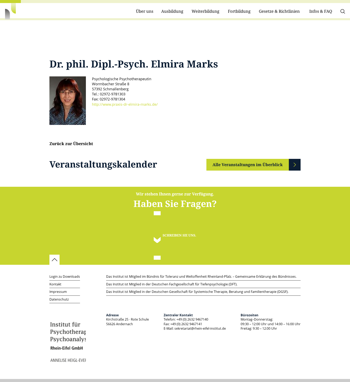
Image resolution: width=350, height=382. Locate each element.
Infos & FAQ (320, 11)
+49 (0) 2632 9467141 (186, 324)
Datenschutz (59, 299)
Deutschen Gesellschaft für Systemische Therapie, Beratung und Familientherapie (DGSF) (220, 291)
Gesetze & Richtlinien (279, 11)
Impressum (58, 291)
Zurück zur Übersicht (71, 144)
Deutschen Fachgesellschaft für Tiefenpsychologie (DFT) (194, 284)
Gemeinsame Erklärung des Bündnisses (265, 276)
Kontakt (55, 284)
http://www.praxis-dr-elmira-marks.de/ (125, 104)
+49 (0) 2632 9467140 (192, 319)
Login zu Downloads (64, 276)
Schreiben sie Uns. (179, 235)
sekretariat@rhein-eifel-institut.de (200, 328)
